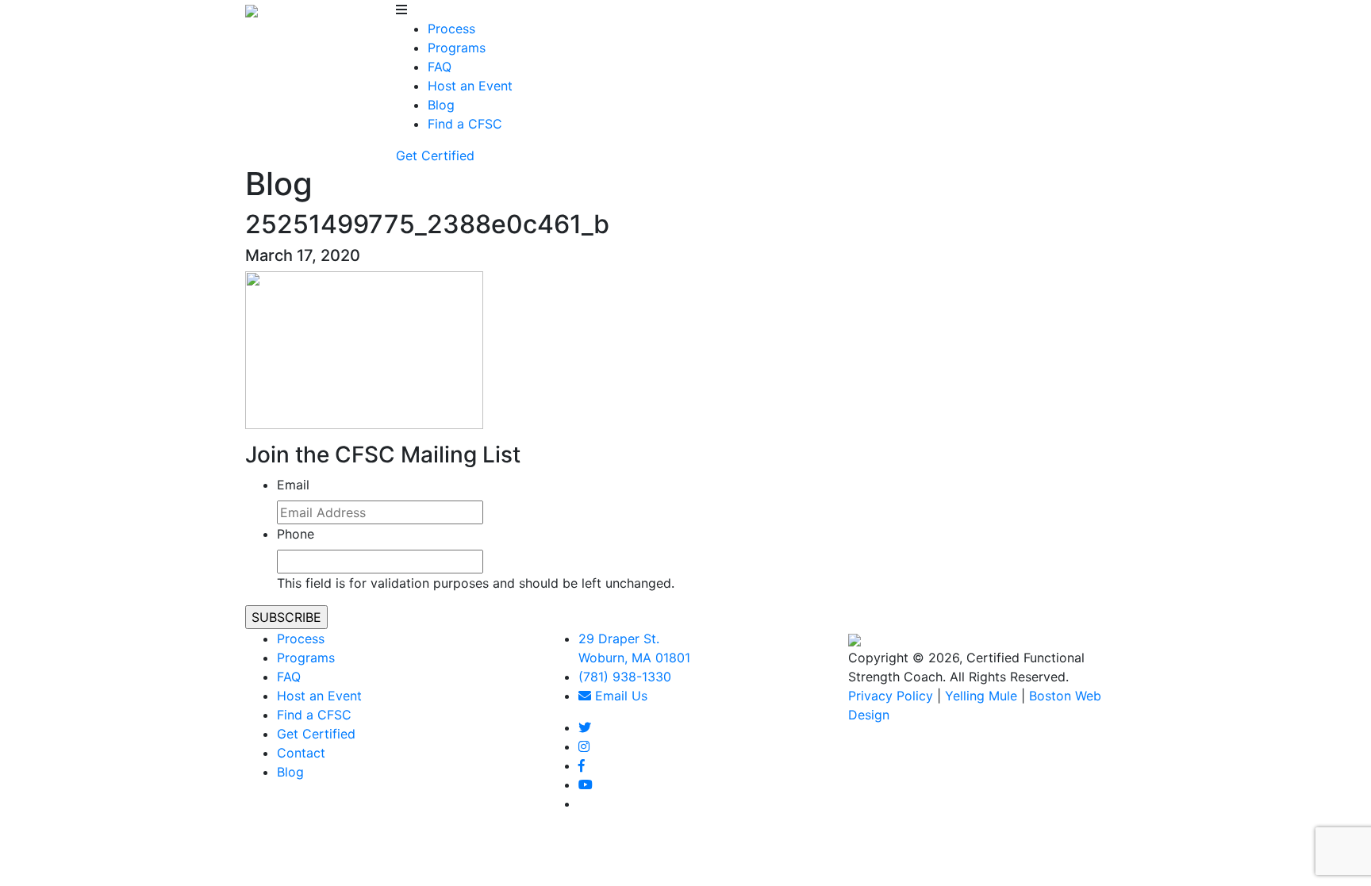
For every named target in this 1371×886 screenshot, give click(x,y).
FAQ (439, 67)
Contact (301, 753)
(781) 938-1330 (624, 677)
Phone (295, 534)
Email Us (619, 696)
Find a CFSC (465, 124)
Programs (457, 48)
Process (451, 28)
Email (293, 485)
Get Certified (435, 155)
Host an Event (470, 86)
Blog (441, 105)
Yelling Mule (981, 696)
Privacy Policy (890, 696)
